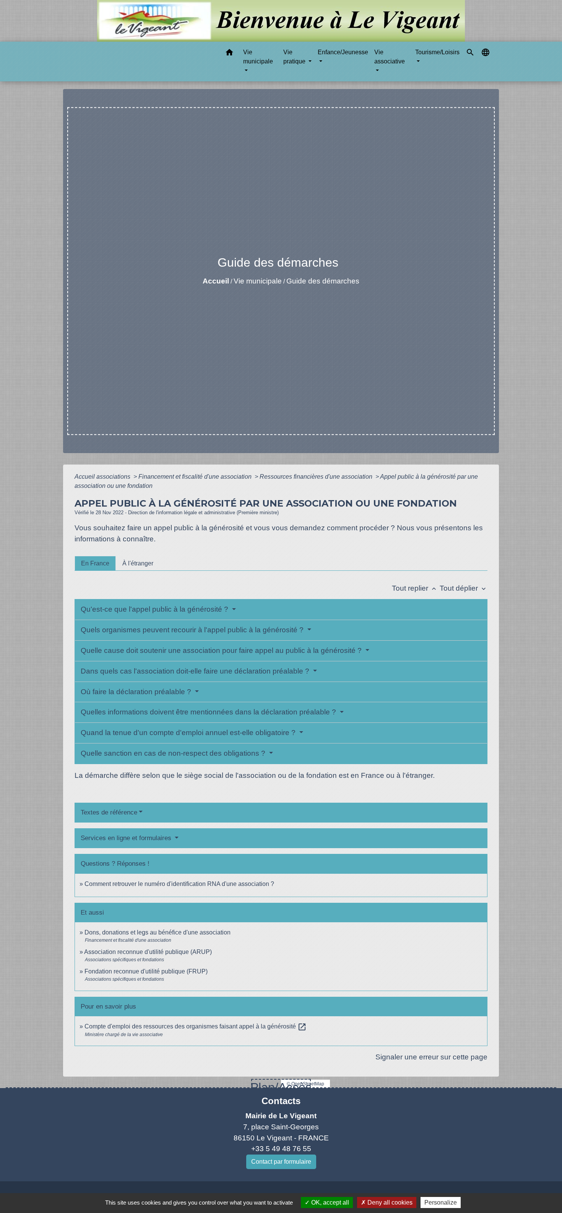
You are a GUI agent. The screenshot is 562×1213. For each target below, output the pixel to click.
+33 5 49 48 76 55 (281, 1149)
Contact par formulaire (281, 1161)
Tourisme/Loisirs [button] (437, 52)
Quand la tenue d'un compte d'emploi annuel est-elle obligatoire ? (189, 733)
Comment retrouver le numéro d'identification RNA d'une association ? (179, 884)
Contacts (281, 1101)
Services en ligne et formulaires (127, 838)
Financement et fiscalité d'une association (195, 476)
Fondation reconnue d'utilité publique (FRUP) (146, 971)
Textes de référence (109, 812)
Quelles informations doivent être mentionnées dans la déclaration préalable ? (209, 712)
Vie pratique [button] (295, 57)
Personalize (440, 1202)
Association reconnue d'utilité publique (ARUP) (148, 952)
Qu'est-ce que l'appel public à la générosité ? (155, 609)
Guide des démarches (322, 281)
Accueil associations (103, 476)
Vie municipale (258, 281)
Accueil (216, 281)
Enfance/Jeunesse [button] (343, 52)
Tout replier (415, 588)
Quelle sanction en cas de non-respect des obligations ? (174, 753)
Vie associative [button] (389, 57)
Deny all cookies (389, 1202)
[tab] (95, 563)
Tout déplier (463, 588)
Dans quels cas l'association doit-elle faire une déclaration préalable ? (196, 671)
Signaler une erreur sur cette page (431, 1057)
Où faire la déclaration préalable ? (137, 692)
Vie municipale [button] (258, 57)
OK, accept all (329, 1202)
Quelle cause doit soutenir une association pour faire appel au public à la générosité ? (222, 650)
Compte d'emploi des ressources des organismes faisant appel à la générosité (195, 1026)
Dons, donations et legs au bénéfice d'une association (157, 932)
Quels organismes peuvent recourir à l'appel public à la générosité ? (193, 630)
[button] (229, 54)
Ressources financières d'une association (317, 476)
